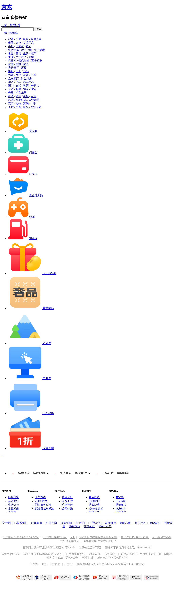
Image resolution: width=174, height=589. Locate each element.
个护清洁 (21, 57)
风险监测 (155, 522)
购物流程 (13, 497)
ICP (72, 537)
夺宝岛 (120, 497)
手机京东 (95, 522)
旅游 (26, 96)
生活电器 (13, 49)
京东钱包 (55, 564)
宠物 (31, 57)
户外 (26, 71)
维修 (18, 103)
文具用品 (28, 42)
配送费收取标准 (44, 508)
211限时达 (41, 501)
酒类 (18, 53)
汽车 (18, 82)
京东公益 (89, 526)
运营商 (20, 46)
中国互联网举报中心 (81, 577)
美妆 (11, 57)
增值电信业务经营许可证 (112, 557)
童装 (26, 74)
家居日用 (13, 67)
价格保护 (94, 501)
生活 (33, 96)
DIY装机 (121, 501)
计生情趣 (26, 78)
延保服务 (121, 504)
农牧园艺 (34, 99)
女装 (18, 74)
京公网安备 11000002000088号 (21, 537)
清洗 (26, 103)
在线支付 (67, 501)
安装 (11, 103)
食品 (11, 53)
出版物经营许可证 (90, 547)
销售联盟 (125, 522)
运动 (18, 71)
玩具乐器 (21, 92)
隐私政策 (74, 526)
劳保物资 (23, 60)
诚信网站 (62, 577)
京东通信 (121, 512)
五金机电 (36, 60)
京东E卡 (120, 508)
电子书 (35, 85)
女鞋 (11, 89)
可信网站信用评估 (24, 577)
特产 (33, 53)
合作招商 (51, 522)
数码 (28, 46)
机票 (11, 96)
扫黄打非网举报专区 (120, 577)
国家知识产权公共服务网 (151, 577)
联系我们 (21, 522)
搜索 (38, 29)
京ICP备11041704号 (55, 537)
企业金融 (36, 107)
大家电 (12, 512)
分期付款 (67, 504)
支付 (11, 107)
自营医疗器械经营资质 (135, 537)
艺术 (11, 99)
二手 (33, 103)
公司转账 (67, 508)
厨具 (24, 67)
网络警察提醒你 (43, 577)
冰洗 (11, 39)
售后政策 (94, 497)
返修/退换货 (96, 508)
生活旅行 (13, 504)
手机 (11, 46)
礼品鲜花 (21, 99)
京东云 (69, 564)
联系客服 (36, 522)
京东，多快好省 (10, 25)
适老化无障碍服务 (136, 577)
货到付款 (67, 497)
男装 (11, 74)
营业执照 (88, 557)
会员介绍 (13, 501)
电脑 (11, 42)
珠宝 (33, 89)
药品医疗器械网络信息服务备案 (98, 537)
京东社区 (140, 522)
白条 (18, 107)
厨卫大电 (36, 39)
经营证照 (111, 553)
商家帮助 (66, 522)
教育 (26, 85)
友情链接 (110, 522)
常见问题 (13, 508)
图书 (11, 85)
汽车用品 (28, 82)
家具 (26, 64)
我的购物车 (11, 32)
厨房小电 (26, 49)
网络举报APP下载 (100, 577)
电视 (26, 39)
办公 (18, 42)
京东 (6, 7)
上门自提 (40, 497)
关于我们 (7, 522)
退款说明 (94, 504)
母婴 (11, 92)
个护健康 (39, 49)
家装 (11, 64)
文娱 (18, 85)
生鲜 (26, 53)
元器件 (12, 60)
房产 (11, 82)
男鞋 (11, 71)
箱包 (18, 89)
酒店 (18, 96)
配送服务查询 (43, 504)
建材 (18, 64)
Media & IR (105, 526)
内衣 (33, 74)
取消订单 (94, 512)
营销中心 (81, 522)
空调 (18, 39)
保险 (26, 107)
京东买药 (13, 78)
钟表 (26, 89)
